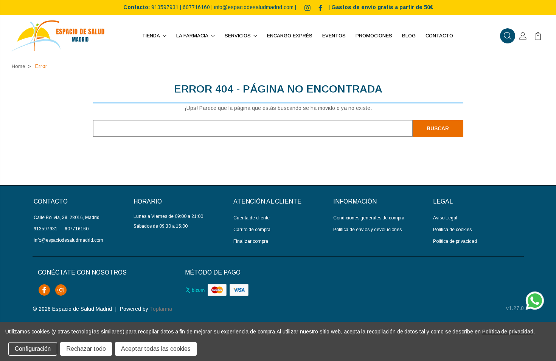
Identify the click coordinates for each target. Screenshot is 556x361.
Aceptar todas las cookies (156, 349)
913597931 (165, 7)
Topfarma (161, 309)
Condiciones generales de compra (368, 218)
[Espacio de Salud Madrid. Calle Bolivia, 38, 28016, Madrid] (58, 36)
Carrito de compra (251, 229)
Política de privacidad (455, 241)
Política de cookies (452, 229)
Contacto (439, 36)
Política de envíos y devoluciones (367, 229)
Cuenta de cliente (251, 218)
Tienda (151, 36)
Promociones (374, 36)
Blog (409, 36)
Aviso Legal (445, 218)
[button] (507, 35)
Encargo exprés (289, 36)
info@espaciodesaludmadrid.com (254, 7)
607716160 (196, 7)
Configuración (33, 349)
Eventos (334, 36)
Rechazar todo (86, 349)
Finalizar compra (250, 241)
